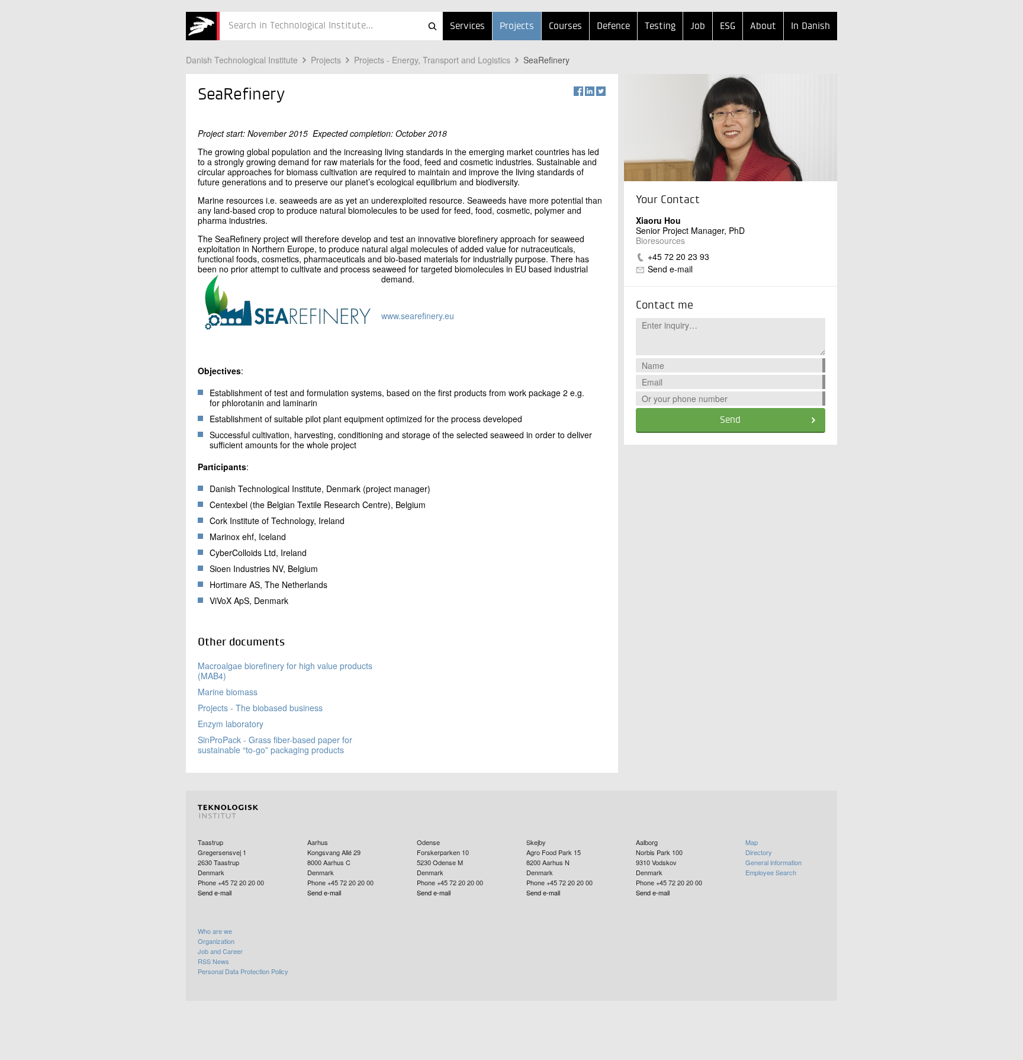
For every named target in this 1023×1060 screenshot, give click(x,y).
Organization (216, 941)
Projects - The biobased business (260, 708)
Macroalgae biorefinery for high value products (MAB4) (285, 671)
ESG (727, 26)
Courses (565, 26)
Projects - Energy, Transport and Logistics (432, 60)
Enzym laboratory (230, 724)
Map (751, 842)
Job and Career (220, 951)
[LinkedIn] (589, 91)
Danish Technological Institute (242, 60)
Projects (517, 26)
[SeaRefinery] (203, 26)
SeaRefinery (546, 60)
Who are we (215, 931)
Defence (613, 26)
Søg (432, 26)
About (763, 26)
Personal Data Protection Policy (243, 971)
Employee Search (770, 872)
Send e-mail (670, 269)
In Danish (810, 26)
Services (467, 26)
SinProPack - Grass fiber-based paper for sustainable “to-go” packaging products (275, 745)
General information (773, 862)
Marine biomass (228, 692)
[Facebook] (578, 91)
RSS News (213, 961)
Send (730, 420)
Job (697, 26)
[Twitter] (601, 91)
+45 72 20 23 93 (678, 256)
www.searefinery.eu (417, 316)
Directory (758, 852)
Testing (660, 26)
